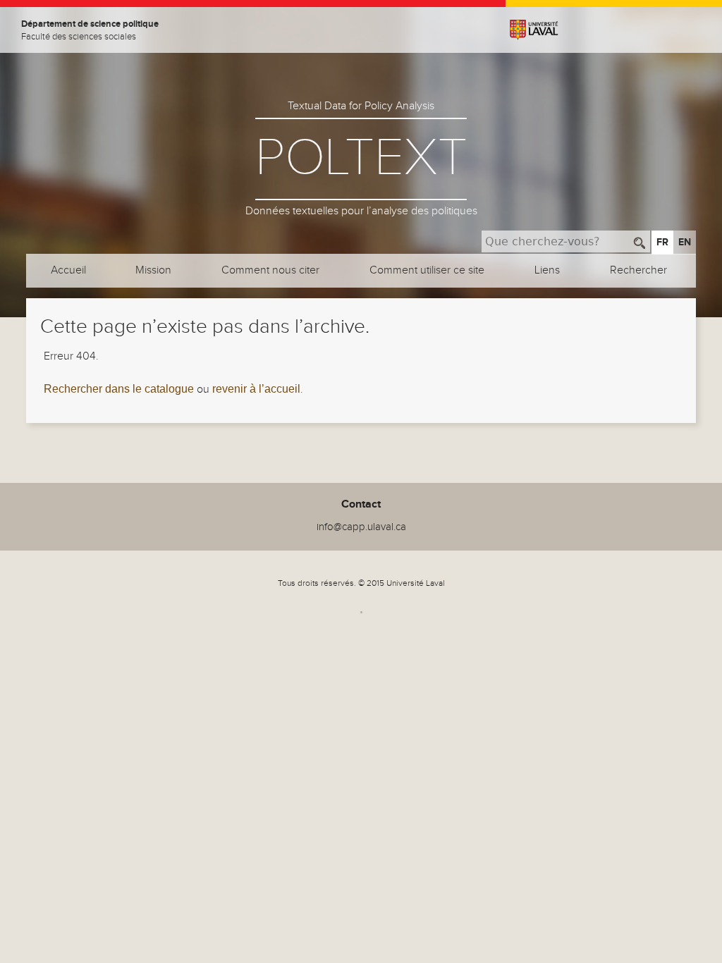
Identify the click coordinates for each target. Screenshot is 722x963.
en (684, 242)
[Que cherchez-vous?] (640, 241)
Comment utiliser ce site (426, 270)
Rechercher (638, 270)
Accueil (68, 270)
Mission (153, 270)
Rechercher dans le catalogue (119, 389)
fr (662, 242)
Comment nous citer (270, 270)
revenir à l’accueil (256, 389)
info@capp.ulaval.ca (361, 527)
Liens (547, 270)
